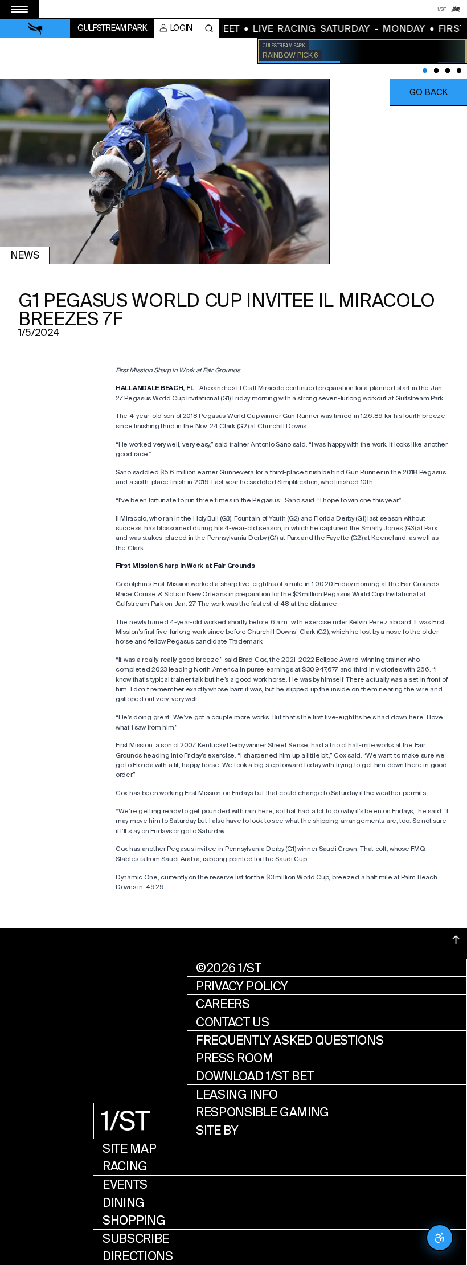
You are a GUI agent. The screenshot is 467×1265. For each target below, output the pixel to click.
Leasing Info (237, 1094)
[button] (428, 92)
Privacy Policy (242, 986)
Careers (223, 1004)
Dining (124, 1203)
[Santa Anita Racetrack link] (455, 9)
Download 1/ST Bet (255, 1076)
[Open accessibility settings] (439, 1237)
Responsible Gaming (262, 1112)
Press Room (234, 1058)
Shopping (134, 1220)
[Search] (208, 28)
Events (125, 1184)
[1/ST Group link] (442, 9)
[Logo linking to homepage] (35, 28)
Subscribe (136, 1238)
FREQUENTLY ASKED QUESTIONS (290, 1040)
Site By (217, 1130)
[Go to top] (456, 939)
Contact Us (232, 1022)
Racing (125, 1166)
